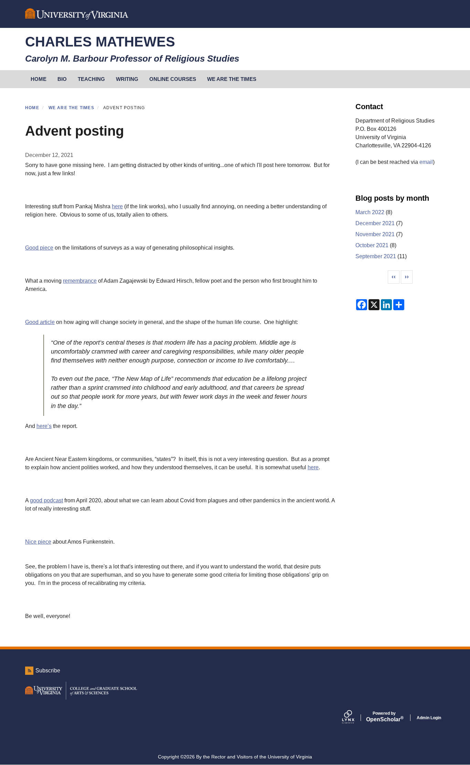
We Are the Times (231, 79)
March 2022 (369, 212)
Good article (40, 322)
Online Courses (172, 79)
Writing (127, 79)
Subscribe (47, 670)
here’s (44, 426)
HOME (38, 79)
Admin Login (429, 717)
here (117, 206)
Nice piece (38, 542)
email (426, 162)
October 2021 (371, 245)
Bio (62, 79)
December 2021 (375, 223)
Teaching (91, 79)
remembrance (80, 281)
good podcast (46, 500)
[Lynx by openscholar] (354, 717)
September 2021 (375, 256)
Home (32, 107)
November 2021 (375, 234)
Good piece (39, 248)
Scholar (384, 716)
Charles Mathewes (100, 41)
